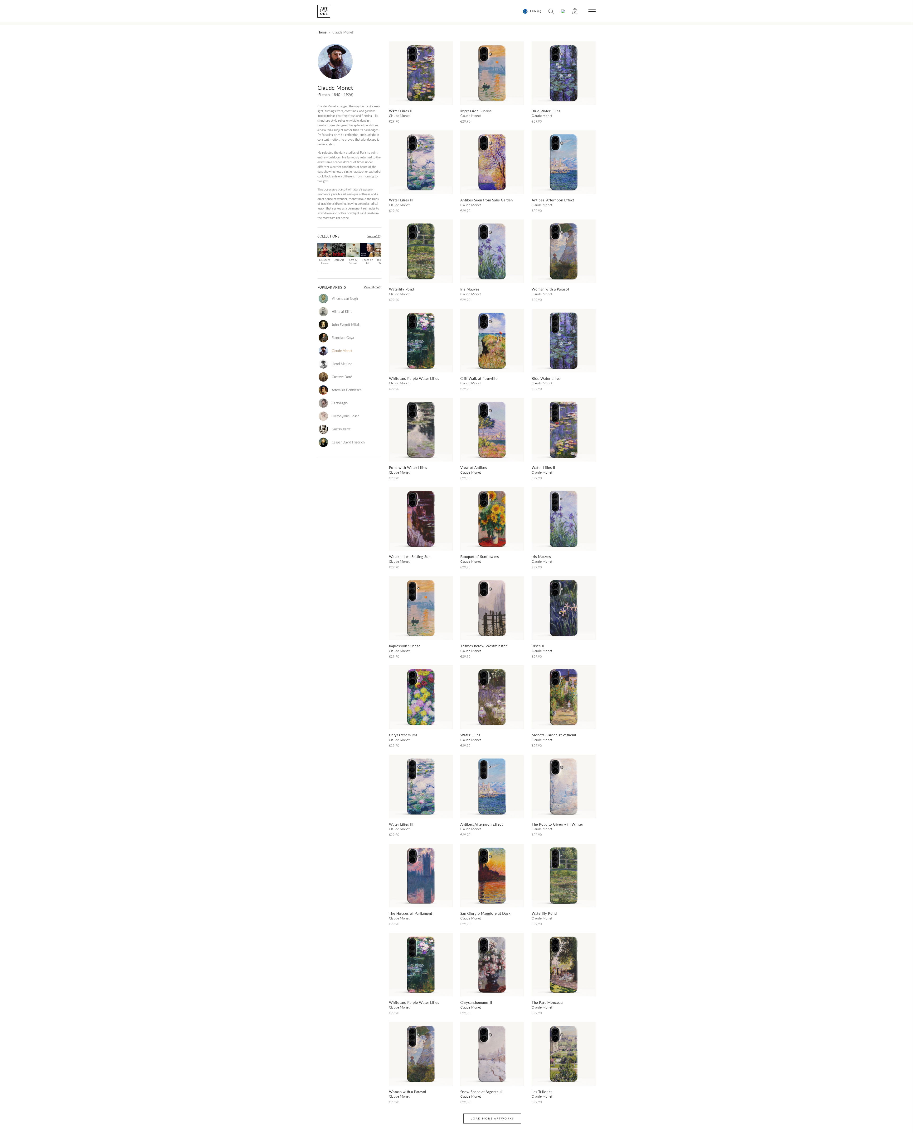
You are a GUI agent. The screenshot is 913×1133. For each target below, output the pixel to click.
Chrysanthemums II (476, 1002)
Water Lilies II (401, 111)
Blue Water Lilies (546, 111)
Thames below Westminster (483, 646)
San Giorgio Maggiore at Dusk (485, 913)
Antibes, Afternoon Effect (553, 200)
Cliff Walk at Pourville (479, 378)
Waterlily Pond (401, 289)
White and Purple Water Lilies (414, 378)
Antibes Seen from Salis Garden (486, 200)
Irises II (538, 646)
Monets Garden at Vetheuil (554, 735)
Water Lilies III (401, 200)
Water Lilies (470, 735)
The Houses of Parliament (410, 913)
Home (321, 32)
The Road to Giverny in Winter (557, 824)
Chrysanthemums (403, 735)
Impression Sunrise (476, 111)
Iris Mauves (470, 289)
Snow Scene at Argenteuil (481, 1092)
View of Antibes (473, 467)
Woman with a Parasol (550, 289)
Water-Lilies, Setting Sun (410, 556)
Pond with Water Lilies (408, 467)
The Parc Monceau (547, 1002)
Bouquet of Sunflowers (479, 556)
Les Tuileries (542, 1092)
